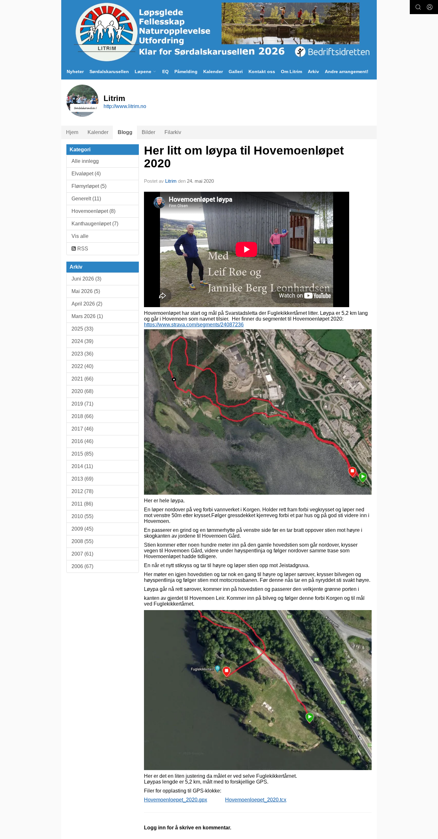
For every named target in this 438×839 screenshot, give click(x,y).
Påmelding (186, 71)
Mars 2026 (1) (87, 316)
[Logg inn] (429, 7)
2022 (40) (82, 366)
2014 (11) (82, 466)
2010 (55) (82, 516)
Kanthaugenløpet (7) (95, 223)
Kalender (213, 71)
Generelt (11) (86, 198)
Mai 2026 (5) (86, 291)
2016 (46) (82, 441)
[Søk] (418, 7)
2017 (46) (82, 429)
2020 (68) (82, 391)
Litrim (171, 181)
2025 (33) (82, 328)
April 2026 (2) (87, 303)
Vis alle (80, 236)
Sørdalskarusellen (109, 71)
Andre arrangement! (346, 71)
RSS (82, 248)
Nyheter (75, 71)
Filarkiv (172, 132)
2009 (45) (82, 529)
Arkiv (313, 71)
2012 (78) (82, 491)
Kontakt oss (261, 71)
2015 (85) (82, 454)
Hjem (72, 132)
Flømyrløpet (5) (89, 186)
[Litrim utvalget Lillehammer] (219, 31)
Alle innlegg (85, 161)
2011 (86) (82, 504)
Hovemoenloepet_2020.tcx (255, 799)
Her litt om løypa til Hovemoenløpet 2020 (244, 157)
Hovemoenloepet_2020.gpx (175, 799)
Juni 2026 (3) (86, 278)
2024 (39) (82, 341)
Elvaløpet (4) (86, 173)
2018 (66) (82, 416)
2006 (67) (82, 566)
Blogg (125, 132)
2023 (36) (82, 354)
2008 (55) (82, 541)
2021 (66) (82, 379)
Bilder (148, 132)
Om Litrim (291, 71)
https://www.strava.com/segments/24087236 (194, 324)
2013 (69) (82, 479)
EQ (165, 71)
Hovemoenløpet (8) (93, 211)
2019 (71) (82, 404)
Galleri (236, 71)
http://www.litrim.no (125, 106)
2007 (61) (82, 554)
